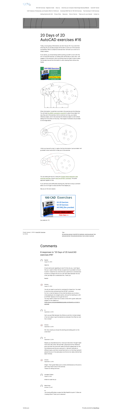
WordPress (96, 408)
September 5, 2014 (49, 339)
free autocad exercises (76, 236)
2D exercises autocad (67, 234)
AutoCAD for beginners (78, 234)
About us (58, 7)
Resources (65, 14)
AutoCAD (38, 232)
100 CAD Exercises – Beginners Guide (45, 7)
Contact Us (96, 14)
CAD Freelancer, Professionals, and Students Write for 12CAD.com (43, 11)
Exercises (43, 232)
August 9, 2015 (48, 376)
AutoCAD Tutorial (95, 7)
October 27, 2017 (48, 387)
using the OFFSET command (63, 178)
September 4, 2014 (49, 312)
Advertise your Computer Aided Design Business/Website (75, 7)
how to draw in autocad (88, 236)
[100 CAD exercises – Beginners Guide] (58, 217)
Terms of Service (73, 14)
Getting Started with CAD (46, 14)
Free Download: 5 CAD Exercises (91, 11)
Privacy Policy (57, 14)
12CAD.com (26, 408)
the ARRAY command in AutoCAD (57, 113)
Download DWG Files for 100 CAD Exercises (71, 11)
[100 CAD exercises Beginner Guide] (50, 79)
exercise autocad (89, 234)
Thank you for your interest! (85, 14)
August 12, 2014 (48, 261)
